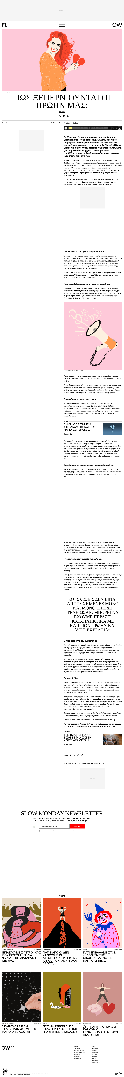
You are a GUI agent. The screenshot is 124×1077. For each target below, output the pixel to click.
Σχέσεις (85, 949)
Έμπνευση (95, 1060)
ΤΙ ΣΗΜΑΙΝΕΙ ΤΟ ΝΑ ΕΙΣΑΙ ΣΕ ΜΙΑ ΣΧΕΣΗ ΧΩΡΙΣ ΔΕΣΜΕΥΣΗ (78, 738)
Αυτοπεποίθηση (47, 949)
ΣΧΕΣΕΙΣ (74, 763)
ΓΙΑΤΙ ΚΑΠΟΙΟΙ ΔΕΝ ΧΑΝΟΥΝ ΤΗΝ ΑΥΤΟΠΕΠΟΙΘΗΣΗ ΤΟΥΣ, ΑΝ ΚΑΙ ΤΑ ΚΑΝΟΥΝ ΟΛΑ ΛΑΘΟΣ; (60, 958)
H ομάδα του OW (79, 1050)
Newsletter (77, 1056)
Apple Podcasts (109, 726)
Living (94, 1058)
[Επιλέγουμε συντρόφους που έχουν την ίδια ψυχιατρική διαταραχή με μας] (21, 923)
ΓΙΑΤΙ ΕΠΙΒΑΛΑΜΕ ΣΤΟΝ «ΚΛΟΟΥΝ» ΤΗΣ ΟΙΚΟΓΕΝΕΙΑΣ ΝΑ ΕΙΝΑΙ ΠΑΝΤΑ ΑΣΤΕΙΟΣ (99, 956)
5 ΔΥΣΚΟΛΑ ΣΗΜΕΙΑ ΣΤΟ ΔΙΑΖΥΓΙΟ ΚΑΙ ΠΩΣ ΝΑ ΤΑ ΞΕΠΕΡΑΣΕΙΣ (79, 427)
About (76, 1046)
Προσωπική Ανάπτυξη (8, 1023)
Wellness (94, 1050)
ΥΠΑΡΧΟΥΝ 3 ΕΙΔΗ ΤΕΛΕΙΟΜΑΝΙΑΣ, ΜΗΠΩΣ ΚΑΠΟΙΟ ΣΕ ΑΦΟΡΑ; (19, 1029)
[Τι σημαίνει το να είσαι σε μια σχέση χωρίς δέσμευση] (112, 739)
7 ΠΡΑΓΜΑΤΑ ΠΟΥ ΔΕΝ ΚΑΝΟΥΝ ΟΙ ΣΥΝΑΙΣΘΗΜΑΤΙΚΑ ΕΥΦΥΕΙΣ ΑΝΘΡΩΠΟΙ (102, 1031)
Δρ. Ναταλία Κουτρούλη (102, 713)
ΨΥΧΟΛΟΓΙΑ (67, 763)
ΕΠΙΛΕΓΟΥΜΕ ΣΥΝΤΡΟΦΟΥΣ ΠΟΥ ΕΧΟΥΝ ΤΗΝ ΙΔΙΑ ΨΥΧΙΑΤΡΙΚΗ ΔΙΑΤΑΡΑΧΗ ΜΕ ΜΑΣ (21, 956)
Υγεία (93, 1046)
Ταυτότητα (77, 1048)
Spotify (95, 726)
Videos (94, 1064)
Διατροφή (95, 1052)
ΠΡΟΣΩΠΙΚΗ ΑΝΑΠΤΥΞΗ (85, 763)
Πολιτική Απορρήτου (79, 1052)
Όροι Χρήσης (77, 1054)
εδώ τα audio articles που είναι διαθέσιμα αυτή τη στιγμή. (92, 720)
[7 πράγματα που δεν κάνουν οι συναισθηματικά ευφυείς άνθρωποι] (102, 997)
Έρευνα (45, 1023)
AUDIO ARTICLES (99, 763)
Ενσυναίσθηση (87, 1023)
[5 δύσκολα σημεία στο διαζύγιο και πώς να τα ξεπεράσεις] (112, 429)
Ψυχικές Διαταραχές (7, 949)
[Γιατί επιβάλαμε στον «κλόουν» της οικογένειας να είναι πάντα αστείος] (102, 923)
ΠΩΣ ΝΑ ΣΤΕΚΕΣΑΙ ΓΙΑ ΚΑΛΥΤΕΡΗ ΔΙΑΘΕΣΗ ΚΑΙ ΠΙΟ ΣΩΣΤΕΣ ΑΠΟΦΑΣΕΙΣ (60, 1029)
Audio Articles (96, 1062)
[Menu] (62, 25)
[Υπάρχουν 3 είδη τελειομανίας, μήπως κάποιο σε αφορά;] (21, 997)
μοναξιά (81, 454)
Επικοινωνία (77, 1058)
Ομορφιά (94, 1056)
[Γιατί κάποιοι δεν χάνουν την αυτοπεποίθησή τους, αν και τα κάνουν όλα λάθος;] (62, 923)
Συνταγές (95, 1054)
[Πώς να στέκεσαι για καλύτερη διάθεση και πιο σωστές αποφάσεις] (62, 997)
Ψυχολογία (62, 111)
